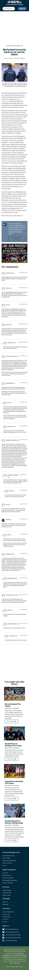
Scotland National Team (17, 46)
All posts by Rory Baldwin (17, 238)
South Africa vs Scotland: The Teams (13, 745)
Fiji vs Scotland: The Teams (13, 705)
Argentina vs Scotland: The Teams (14, 782)
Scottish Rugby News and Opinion (14, 4)
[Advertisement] (14, 28)
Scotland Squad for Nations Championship (14, 822)
